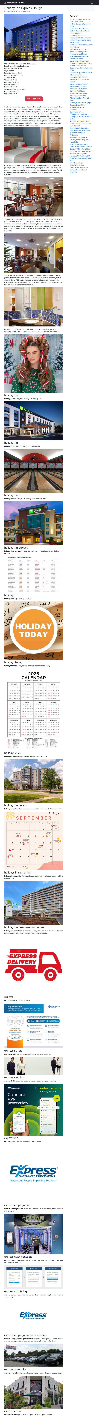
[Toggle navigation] (92, 3)
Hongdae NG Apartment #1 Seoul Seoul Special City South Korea (81, 158)
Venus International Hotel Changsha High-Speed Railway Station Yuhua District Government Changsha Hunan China (81, 65)
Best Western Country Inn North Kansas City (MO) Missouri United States (79, 51)
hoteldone (26, 11)
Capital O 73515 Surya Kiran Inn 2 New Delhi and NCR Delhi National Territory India (81, 151)
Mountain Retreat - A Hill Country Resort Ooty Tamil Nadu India (79, 139)
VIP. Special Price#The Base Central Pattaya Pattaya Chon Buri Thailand (80, 123)
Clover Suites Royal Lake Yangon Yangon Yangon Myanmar (79, 169)
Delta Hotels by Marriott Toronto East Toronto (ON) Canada (79, 79)
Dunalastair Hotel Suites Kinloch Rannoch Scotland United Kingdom (79, 30)
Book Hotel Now (33, 98)
